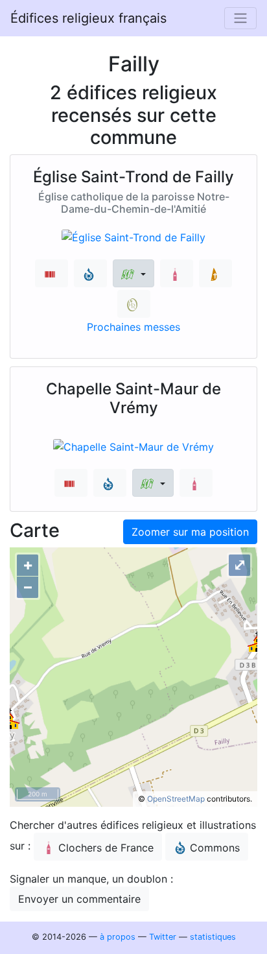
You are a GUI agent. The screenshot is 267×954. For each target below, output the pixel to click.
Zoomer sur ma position (190, 531)
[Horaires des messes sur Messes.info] (215, 273)
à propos (117, 937)
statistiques (213, 937)
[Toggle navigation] (240, 18)
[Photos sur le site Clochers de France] (176, 273)
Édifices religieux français (88, 18)
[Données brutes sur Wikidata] (51, 273)
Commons (215, 847)
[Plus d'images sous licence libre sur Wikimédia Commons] (90, 273)
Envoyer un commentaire (79, 898)
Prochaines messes (133, 326)
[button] (133, 273)
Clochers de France (106, 847)
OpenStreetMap (176, 799)
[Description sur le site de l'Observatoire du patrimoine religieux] (133, 304)
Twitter (162, 937)
